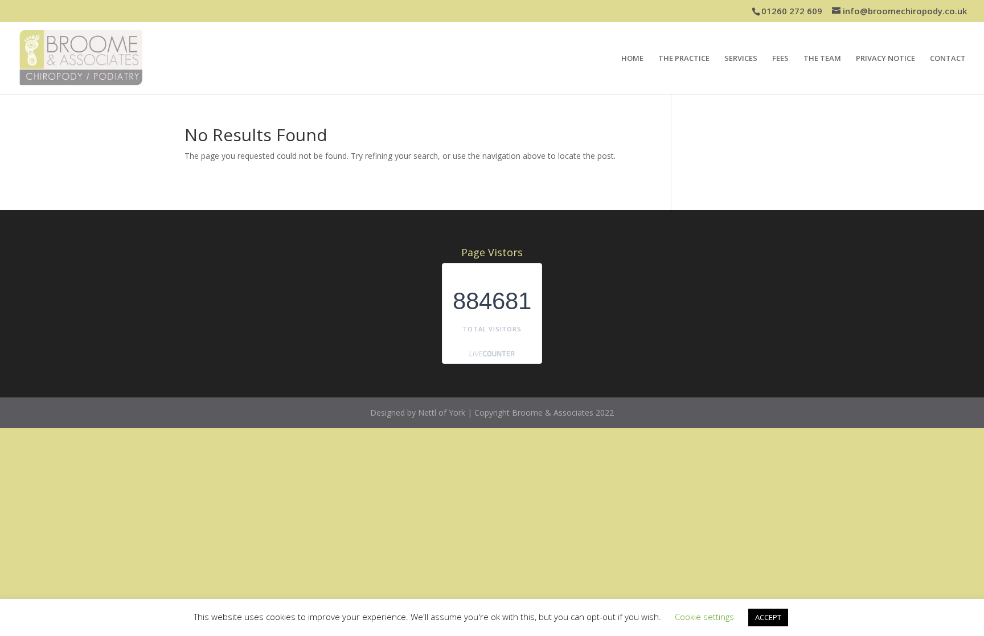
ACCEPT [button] (768, 617)
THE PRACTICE (684, 58)
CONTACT (948, 58)
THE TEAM (822, 58)
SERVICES (740, 58)
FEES (780, 58)
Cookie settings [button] (704, 616)
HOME (632, 58)
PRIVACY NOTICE (885, 58)
